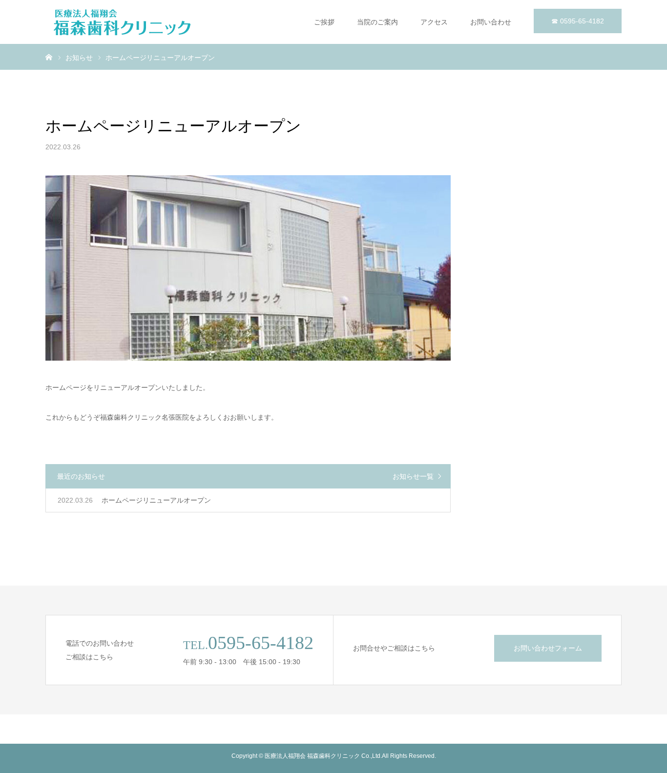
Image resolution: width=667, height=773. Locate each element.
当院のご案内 (377, 22)
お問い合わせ (490, 22)
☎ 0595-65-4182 (577, 21)
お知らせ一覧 (413, 476)
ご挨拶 (324, 22)
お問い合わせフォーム (548, 648)
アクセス (434, 22)
